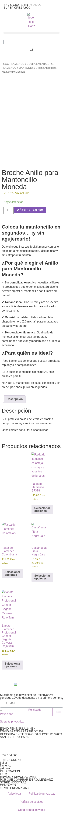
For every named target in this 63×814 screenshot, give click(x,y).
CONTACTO (8, 785)
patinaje (5, 768)
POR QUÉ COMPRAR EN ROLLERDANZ (26, 779)
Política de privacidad (42, 793)
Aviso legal (15, 793)
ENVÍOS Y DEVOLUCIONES (18, 776)
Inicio (5, 64)
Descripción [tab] (15, 399)
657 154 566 (9, 755)
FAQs (3, 773)
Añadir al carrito (30, 209)
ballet (3, 762)
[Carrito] (8, 42)
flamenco (5, 765)
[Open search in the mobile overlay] (31, 49)
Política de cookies (31, 801)
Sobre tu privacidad (12, 721)
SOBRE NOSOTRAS (13, 782)
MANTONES (26, 67)
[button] (31, 33)
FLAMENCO (17, 64)
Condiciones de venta (31, 809)
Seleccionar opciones (42, 509)
